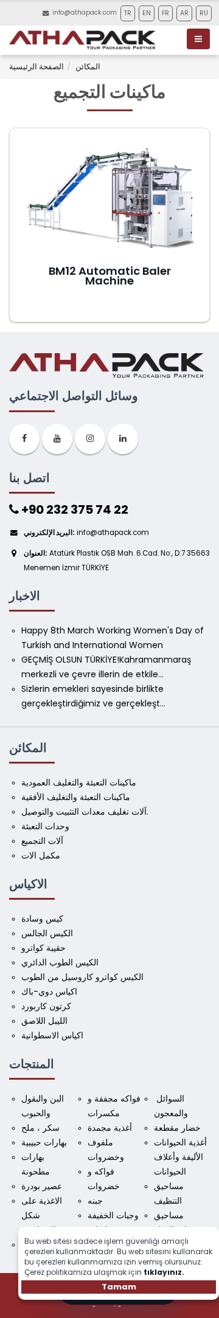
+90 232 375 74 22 (73, 509)
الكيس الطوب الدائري (60, 962)
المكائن (87, 66)
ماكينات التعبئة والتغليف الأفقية (75, 797)
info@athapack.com (84, 12)
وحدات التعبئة (45, 826)
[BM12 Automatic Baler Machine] (110, 199)
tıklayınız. (164, 1272)
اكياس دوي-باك (49, 991)
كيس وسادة (42, 919)
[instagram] (90, 439)
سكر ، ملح (40, 1128)
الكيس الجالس (47, 933)
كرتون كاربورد (46, 1006)
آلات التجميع (42, 841)
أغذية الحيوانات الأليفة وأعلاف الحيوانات (181, 1157)
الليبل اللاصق (44, 1021)
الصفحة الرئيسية (36, 66)
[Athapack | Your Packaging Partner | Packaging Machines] (84, 40)
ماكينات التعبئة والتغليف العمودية (78, 782)
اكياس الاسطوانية (52, 1035)
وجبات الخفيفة (113, 1215)
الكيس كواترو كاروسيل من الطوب (82, 977)
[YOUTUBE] (57, 439)
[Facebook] (24, 439)
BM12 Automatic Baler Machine (110, 276)
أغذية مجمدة (110, 1128)
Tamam (119, 1286)
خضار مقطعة (177, 1128)
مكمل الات (40, 855)
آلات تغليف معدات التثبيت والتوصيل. (84, 812)
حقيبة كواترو (43, 948)
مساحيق (169, 1215)
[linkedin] (123, 439)
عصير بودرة (41, 1186)
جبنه (95, 1201)
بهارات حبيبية (44, 1142)
